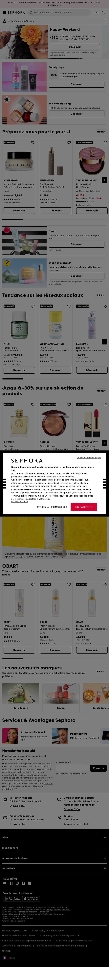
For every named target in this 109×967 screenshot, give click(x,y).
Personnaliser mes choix (52, 507)
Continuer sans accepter (89, 457)
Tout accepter (83, 507)
